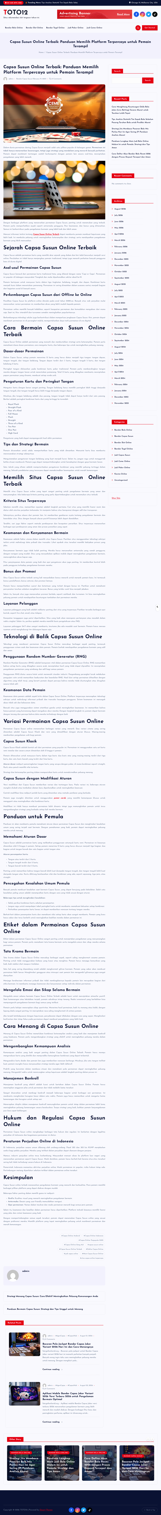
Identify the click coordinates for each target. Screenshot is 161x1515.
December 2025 (121, 262)
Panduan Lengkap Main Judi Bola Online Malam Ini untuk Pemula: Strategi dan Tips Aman (131, 147)
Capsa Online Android (71, 1239)
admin (11, 82)
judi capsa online (71, 1257)
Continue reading (51, 1372)
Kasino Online (120, 477)
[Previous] (148, 1442)
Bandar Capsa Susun (24, 82)
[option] (24, 1466)
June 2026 (118, 225)
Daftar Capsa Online (95, 1252)
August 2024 (120, 350)
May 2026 (118, 231)
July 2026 (118, 218)
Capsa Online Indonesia (94, 1239)
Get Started (150, 31)
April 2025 (119, 300)
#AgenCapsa (60, 1339)
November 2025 (121, 268)
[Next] (152, 1442)
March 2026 (119, 243)
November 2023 (121, 406)
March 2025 (119, 306)
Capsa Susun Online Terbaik (46, 237)
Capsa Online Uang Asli (74, 1248)
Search (117, 74)
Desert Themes (46, 1513)
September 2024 (121, 344)
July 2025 (118, 293)
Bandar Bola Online (14, 31)
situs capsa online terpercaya (92, 1261)
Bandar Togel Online (55, 31)
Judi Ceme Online (94, 31)
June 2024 (118, 362)
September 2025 (121, 281)
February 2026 (120, 250)
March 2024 (119, 381)
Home (41, 55)
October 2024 (120, 337)
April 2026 (119, 237)
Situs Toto (116, 501)
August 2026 (120, 212)
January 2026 (120, 256)
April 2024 (119, 375)
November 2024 (121, 331)
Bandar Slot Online (34, 31)
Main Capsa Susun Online (93, 1257)
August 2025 (120, 287)
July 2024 (118, 356)
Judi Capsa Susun (122, 458)
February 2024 (120, 387)
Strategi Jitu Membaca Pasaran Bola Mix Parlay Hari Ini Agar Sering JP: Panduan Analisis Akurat (130, 135)
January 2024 (120, 394)
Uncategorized (121, 483)
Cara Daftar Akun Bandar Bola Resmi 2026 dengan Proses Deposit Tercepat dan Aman (60, 1468)
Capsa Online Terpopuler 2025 (91, 1243)
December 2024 (121, 325)
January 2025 (120, 319)
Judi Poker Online (75, 31)
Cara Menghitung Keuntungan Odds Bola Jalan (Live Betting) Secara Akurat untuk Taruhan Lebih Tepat (130, 113)
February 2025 (120, 312)
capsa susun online (96, 1248)
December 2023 (121, 400)
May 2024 (118, 369)
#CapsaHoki (72, 1339)
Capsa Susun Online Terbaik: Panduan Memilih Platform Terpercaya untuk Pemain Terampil (84, 55)
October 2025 (120, 275)
